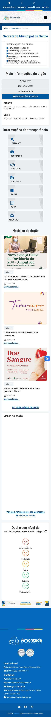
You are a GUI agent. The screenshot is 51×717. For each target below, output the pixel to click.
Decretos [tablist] (26, 81)
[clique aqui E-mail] (19, 707)
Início (6, 29)
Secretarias (15, 29)
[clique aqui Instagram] (32, 707)
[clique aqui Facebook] (25, 707)
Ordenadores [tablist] (26, 86)
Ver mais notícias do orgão (25, 407)
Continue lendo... (11, 287)
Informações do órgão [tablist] (26, 96)
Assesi (16, 714)
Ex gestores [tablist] (26, 91)
